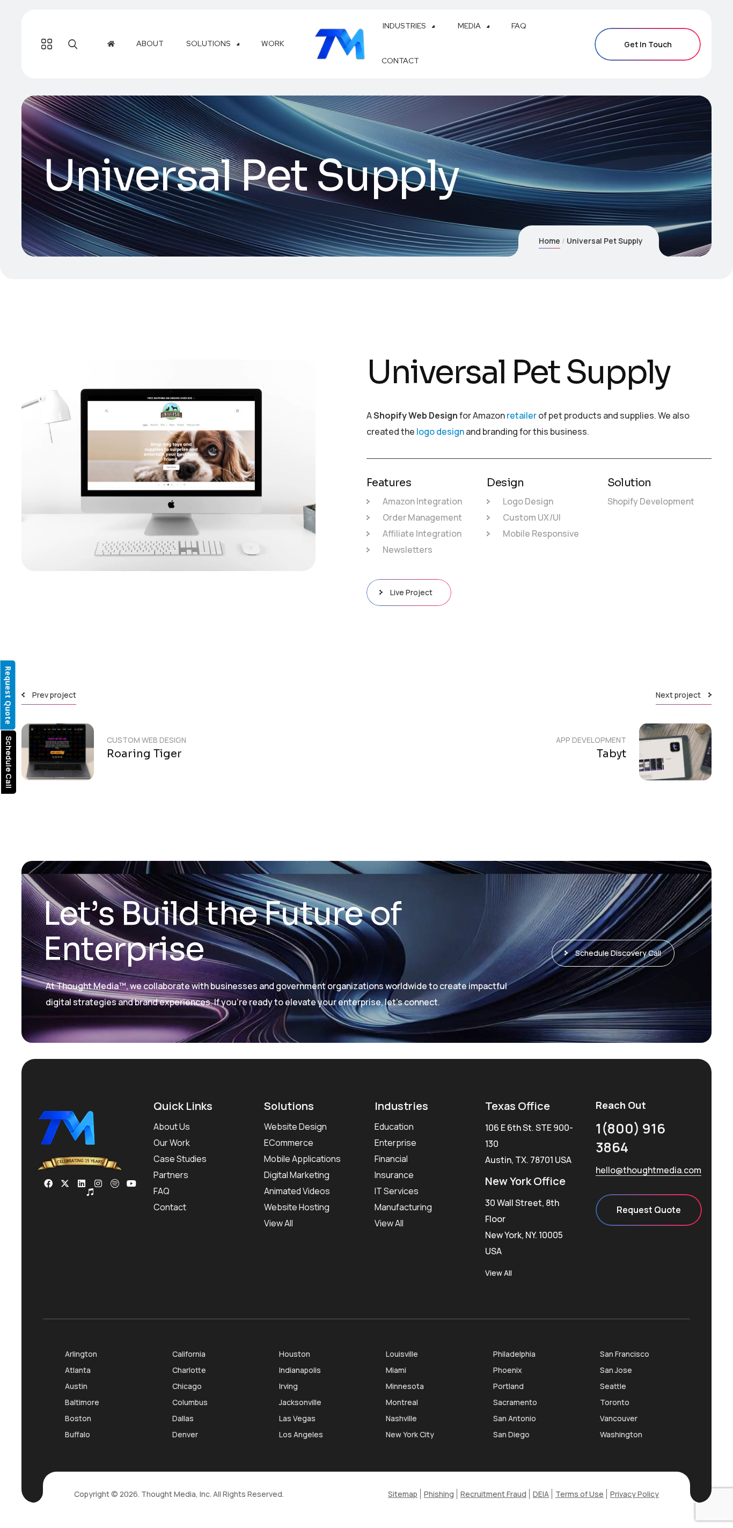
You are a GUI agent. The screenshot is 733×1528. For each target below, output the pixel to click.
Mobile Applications (302, 1159)
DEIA (541, 1494)
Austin (76, 1386)
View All (278, 1223)
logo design (440, 431)
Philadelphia (514, 1354)
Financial (391, 1159)
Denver (185, 1434)
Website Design (295, 1126)
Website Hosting (296, 1207)
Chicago (187, 1386)
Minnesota (405, 1386)
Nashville (401, 1418)
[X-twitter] (65, 1183)
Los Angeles (301, 1434)
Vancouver (618, 1418)
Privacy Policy (634, 1494)
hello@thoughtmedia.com (648, 1170)
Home (549, 241)
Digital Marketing (296, 1175)
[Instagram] (98, 1183)
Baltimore (82, 1402)
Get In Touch (648, 44)
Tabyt (611, 754)
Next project (678, 695)
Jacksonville (300, 1402)
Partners (170, 1175)
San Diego (511, 1434)
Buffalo (77, 1434)
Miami (396, 1370)
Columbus (190, 1402)
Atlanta (78, 1370)
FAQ (161, 1191)
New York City (410, 1434)
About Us (171, 1126)
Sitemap (402, 1494)
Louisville (402, 1354)
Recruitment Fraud (493, 1494)
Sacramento (515, 1402)
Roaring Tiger (144, 754)
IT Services (397, 1191)
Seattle (613, 1386)
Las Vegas (297, 1418)
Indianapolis (300, 1370)
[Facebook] (48, 1183)
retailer (522, 415)
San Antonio (514, 1418)
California (189, 1354)
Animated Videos (297, 1191)
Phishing (439, 1494)
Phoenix (507, 1370)
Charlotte (189, 1370)
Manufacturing (403, 1207)
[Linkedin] (81, 1183)
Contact (169, 1207)
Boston (78, 1418)
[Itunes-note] (90, 1192)
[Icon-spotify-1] (115, 1183)
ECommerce (288, 1143)
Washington (621, 1434)
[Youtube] (131, 1183)
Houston (294, 1354)
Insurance (394, 1175)
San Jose (616, 1370)
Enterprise (395, 1143)
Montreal (402, 1402)
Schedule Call (9, 762)
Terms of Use (579, 1494)
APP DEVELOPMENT (591, 740)
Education (394, 1126)
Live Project (411, 592)
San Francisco (624, 1354)
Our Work (171, 1143)
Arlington (81, 1354)
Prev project (54, 695)
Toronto (614, 1402)
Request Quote (649, 1210)
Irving (288, 1386)
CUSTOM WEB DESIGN (146, 740)
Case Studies (180, 1159)
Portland (508, 1386)
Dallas (183, 1418)
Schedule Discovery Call (618, 953)
